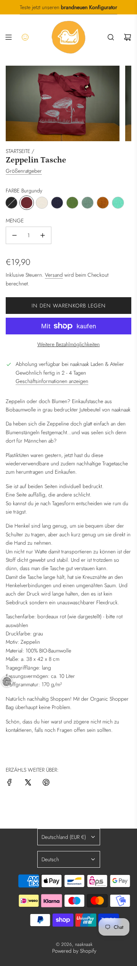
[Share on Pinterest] (46, 783)
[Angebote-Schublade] (25, 37)
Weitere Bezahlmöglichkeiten (68, 344)
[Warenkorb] (127, 37)
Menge (15, 220)
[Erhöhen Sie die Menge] (42, 235)
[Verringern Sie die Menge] (14, 235)
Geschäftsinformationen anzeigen (52, 381)
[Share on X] (27, 783)
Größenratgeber (24, 171)
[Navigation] (8, 37)
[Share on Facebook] (9, 783)
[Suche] (110, 37)
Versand (54, 275)
